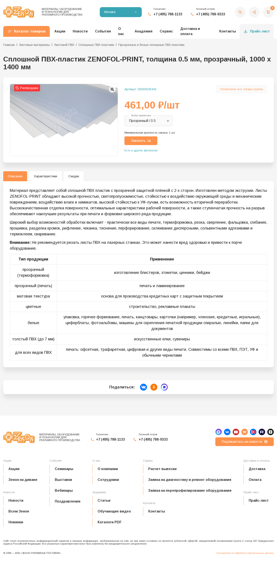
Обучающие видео (114, 511)
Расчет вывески (162, 469)
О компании (108, 469)
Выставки (63, 480)
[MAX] (218, 432)
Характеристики (45, 176)
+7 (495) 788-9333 (210, 14)
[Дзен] (270, 432)
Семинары (64, 469)
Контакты (227, 31)
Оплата (255, 480)
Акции (13, 469)
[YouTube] (236, 432)
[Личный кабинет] (254, 12)
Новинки (15, 522)
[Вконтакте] (227, 432)
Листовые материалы (34, 45)
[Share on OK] (153, 387)
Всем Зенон (18, 511)
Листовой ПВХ (64, 45)
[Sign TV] (244, 432)
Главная (9, 45)
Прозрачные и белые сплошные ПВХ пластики (151, 45)
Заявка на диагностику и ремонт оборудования (189, 480)
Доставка (257, 469)
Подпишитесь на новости (242, 441)
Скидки (73, 176)
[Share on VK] (143, 387)
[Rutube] (262, 432)
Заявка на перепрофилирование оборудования (189, 490)
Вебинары (64, 490)
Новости (15, 500)
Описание (15, 176)
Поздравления (67, 501)
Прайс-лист (260, 31)
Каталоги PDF (110, 522)
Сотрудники (108, 480)
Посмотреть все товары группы (241, 89)
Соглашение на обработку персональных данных (245, 553)
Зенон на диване (22, 480)
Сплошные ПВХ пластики (96, 45)
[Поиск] (240, 12)
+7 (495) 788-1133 (167, 14)
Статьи (104, 500)
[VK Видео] (253, 432)
